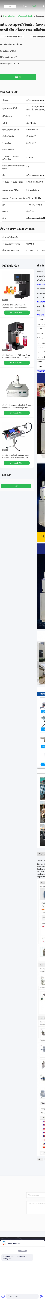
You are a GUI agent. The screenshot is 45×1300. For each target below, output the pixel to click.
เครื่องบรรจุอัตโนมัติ (25, 16)
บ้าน (25, 6)
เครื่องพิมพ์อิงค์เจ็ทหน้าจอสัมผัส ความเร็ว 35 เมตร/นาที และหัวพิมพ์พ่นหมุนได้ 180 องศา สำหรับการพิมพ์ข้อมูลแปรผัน (16, 457)
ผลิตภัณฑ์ (11, 16)
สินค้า (34, 6)
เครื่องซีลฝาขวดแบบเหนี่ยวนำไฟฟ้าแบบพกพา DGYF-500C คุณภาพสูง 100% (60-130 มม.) (16, 407)
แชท (16, 77)
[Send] (42, 1296)
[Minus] (41, 1243)
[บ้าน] (10, 6)
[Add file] (3, 1296)
